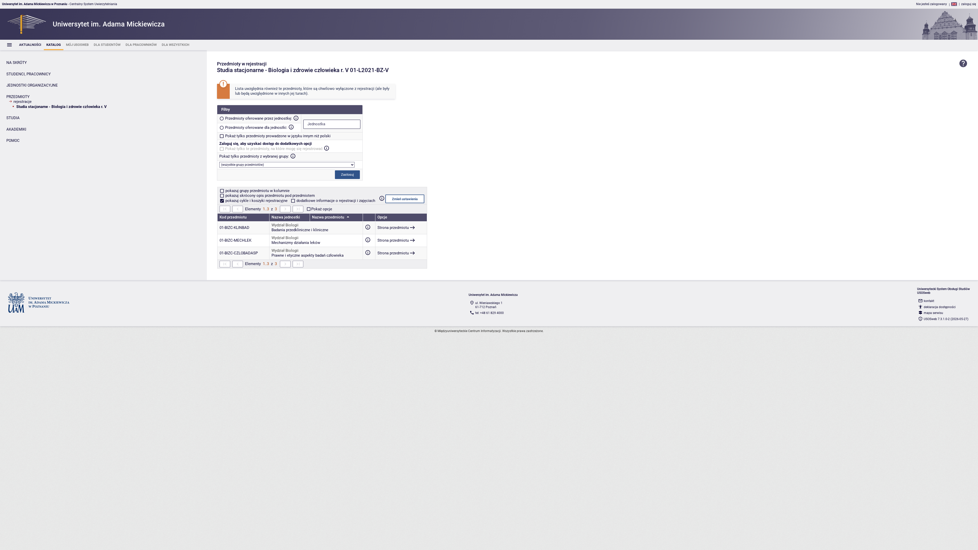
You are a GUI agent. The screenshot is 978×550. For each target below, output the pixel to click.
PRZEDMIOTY (18, 96)
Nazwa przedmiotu (328, 217)
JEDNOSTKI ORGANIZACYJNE (32, 85)
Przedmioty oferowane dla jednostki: (256, 127)
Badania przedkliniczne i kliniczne (299, 230)
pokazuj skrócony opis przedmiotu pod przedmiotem (269, 195)
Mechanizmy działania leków (295, 242)
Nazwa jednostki (285, 217)
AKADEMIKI (16, 129)
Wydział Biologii (284, 225)
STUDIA (13, 118)
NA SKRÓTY (16, 62)
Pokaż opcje (321, 209)
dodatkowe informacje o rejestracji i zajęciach (335, 200)
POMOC (13, 140)
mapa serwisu (933, 313)
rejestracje (22, 101)
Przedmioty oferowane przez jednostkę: (258, 118)
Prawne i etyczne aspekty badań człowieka (307, 255)
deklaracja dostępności (940, 307)
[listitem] (30, 45)
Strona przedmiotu (393, 227)
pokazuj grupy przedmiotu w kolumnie (257, 190)
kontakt (929, 301)
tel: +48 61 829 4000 (489, 313)
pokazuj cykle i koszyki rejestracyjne (256, 200)
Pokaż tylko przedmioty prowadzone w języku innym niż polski (278, 136)
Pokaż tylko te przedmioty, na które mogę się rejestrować (274, 148)
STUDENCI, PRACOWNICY (28, 74)
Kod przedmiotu (233, 217)
